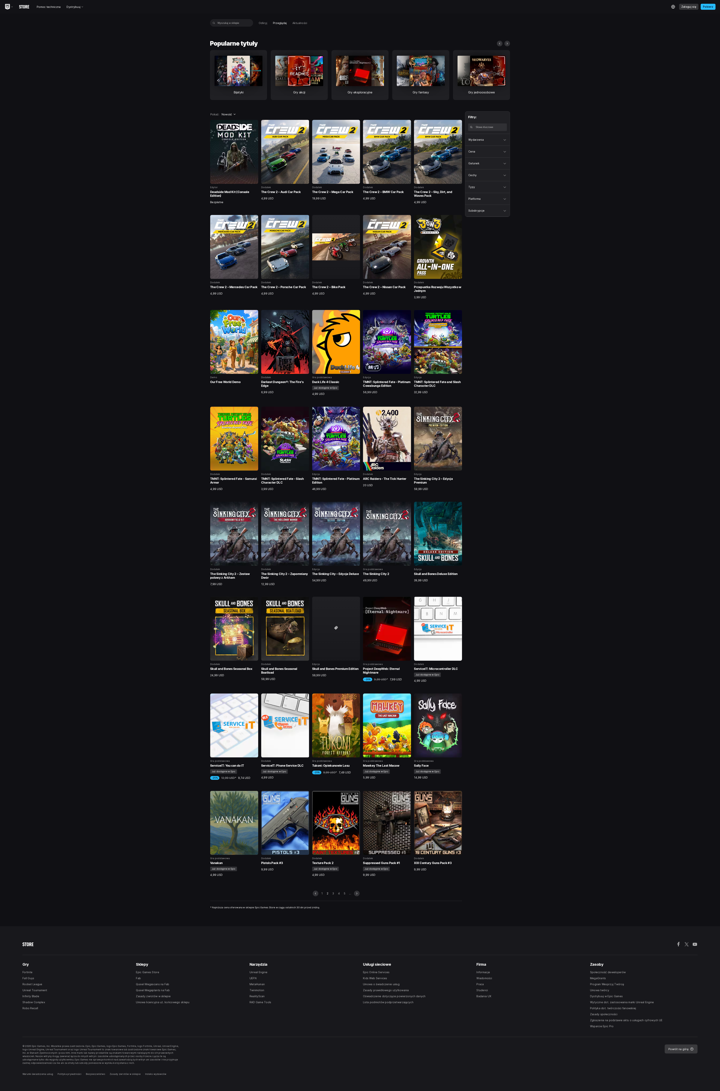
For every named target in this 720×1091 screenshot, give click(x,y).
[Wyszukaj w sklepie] (214, 23)
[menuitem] (263, 23)
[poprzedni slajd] (499, 43)
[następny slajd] (507, 43)
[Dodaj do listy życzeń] (254, 124)
